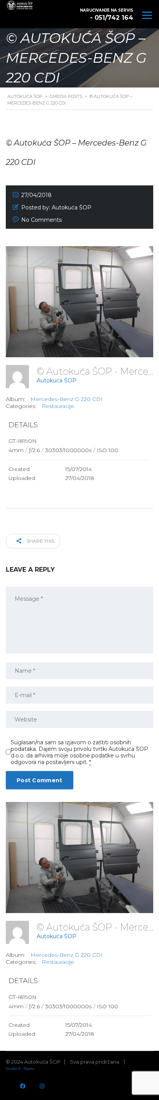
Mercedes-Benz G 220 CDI (66, 399)
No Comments (41, 219)
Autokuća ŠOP (56, 380)
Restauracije (58, 406)
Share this (39, 541)
